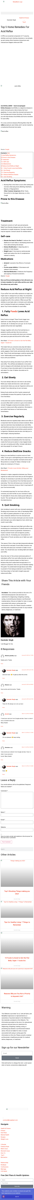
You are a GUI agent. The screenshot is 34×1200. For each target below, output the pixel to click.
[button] (17, 13)
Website (3, 827)
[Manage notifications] (3, 1196)
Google (7, 149)
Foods (14, 311)
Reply (2, 663)
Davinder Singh (10, 670)
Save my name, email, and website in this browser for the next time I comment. (16, 837)
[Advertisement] (17, 66)
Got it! (17, 1196)
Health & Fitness (24, 18)
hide (8, 153)
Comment (4, 790)
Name (3, 812)
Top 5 (24, 22)
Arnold (7, 714)
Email (3, 819)
